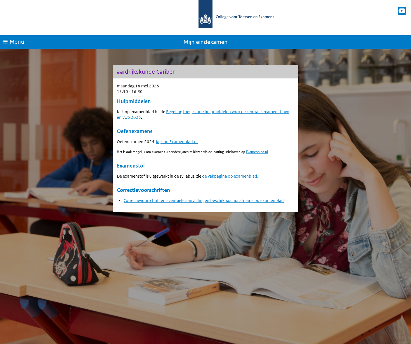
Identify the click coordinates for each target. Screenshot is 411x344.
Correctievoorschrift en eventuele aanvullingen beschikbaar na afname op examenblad (204, 200)
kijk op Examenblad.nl (177, 141)
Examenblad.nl (257, 151)
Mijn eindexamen (205, 42)
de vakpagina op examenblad (229, 176)
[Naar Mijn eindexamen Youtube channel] (402, 10)
